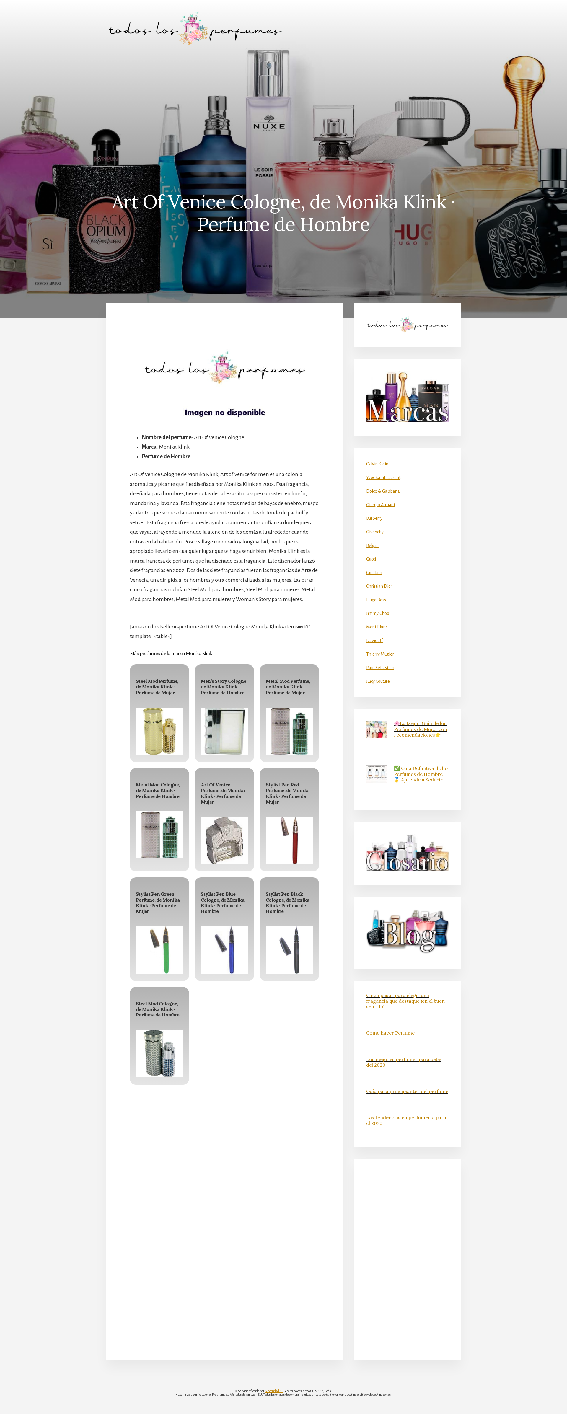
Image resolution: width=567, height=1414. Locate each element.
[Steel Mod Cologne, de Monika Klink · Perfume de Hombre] (159, 1053)
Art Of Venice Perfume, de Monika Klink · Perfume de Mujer (223, 793)
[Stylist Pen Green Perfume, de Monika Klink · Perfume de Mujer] (159, 950)
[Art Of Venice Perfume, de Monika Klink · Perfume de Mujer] (224, 840)
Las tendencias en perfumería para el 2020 (406, 1120)
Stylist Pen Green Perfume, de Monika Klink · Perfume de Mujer (158, 902)
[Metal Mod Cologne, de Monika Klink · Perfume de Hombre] (159, 834)
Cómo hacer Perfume (390, 1033)
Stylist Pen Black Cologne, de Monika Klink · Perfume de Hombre (287, 902)
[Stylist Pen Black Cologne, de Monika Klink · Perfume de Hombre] (289, 950)
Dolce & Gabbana (383, 491)
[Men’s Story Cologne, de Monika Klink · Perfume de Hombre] (224, 731)
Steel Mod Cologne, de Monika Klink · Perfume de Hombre (157, 1009)
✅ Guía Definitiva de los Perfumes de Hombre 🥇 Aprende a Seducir (421, 773)
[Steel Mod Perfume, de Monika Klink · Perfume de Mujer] (159, 731)
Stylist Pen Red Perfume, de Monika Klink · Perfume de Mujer (288, 793)
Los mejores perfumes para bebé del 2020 (403, 1062)
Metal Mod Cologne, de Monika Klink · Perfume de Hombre (158, 790)
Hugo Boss (376, 599)
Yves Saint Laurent (383, 477)
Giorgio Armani (380, 504)
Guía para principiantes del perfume (407, 1091)
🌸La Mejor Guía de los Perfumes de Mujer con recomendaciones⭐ (420, 728)
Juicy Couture (378, 681)
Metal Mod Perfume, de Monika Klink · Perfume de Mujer (288, 686)
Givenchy (375, 532)
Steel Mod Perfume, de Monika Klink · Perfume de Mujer (157, 686)
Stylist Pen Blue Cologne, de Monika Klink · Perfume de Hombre (223, 902)
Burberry (374, 518)
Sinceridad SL (274, 1391)
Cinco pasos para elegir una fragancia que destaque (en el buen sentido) (405, 1000)
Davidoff (374, 640)
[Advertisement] (283, 100)
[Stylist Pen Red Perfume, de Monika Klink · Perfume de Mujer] (289, 840)
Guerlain (374, 572)
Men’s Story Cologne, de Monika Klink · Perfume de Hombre (224, 686)
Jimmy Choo (377, 613)
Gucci (371, 559)
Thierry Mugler (380, 654)
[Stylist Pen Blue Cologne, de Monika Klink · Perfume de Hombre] (224, 950)
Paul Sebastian (380, 667)
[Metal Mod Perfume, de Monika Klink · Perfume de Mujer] (289, 731)
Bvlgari (372, 545)
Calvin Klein (377, 464)
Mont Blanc (376, 627)
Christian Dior (379, 586)
